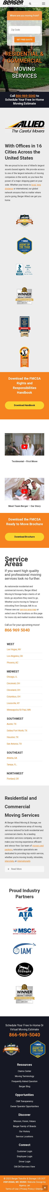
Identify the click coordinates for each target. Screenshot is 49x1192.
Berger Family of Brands (24, 1126)
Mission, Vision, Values (24, 1121)
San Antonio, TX (14, 743)
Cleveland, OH (13, 690)
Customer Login (24, 1151)
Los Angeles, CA (15, 656)
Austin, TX (11, 724)
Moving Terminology (24, 1076)
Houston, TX (12, 737)
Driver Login (24, 1161)
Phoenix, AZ (12, 662)
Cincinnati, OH (13, 683)
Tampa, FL (11, 764)
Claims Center (24, 1071)
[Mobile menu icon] (43, 3)
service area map (28, 609)
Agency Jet (24, 1185)
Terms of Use (12, 1189)
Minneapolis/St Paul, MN (19, 710)
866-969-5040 (26, 96)
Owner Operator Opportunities (24, 1106)
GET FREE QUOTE (24, 40)
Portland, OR (13, 778)
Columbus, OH (13, 696)
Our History (24, 1131)
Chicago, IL (12, 677)
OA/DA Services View (24, 1166)
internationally (23, 861)
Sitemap (40, 1189)
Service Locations (24, 1136)
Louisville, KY (13, 703)
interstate (9, 861)
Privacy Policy (27, 1189)
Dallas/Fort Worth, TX (17, 730)
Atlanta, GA (12, 758)
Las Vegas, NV (14, 649)
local (33, 184)
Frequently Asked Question (24, 1081)
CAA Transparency (24, 1101)
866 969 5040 (17, 630)
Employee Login (24, 1156)
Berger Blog (24, 1086)
